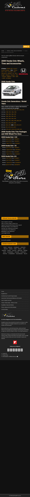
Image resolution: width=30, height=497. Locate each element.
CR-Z (6, 71)
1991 (15, 116)
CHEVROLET (16, 247)
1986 (12, 114)
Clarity (15, 70)
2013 (9, 127)
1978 (20, 109)
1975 (12, 109)
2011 (20, 125)
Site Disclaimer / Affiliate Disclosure (9, 356)
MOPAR (25, 250)
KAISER (9, 250)
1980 (7, 112)
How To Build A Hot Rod (6, 300)
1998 (12, 120)
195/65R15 (16, 139)
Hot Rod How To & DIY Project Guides (9, 296)
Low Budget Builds (5, 233)
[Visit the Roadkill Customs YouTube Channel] (22, 350)
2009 (15, 125)
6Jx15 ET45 (8, 139)
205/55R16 (17, 149)
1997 (9, 120)
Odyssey (8, 75)
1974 (9, 109)
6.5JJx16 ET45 (9, 149)
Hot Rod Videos (4, 309)
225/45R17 (17, 154)
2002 (7, 122)
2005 (15, 122)
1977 (17, 109)
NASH (4, 252)
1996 (7, 120)
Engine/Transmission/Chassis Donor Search (11, 225)
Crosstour (10, 71)
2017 (10, 129)
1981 (10, 112)
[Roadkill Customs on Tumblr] (16, 350)
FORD (15, 248)
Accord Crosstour (5, 70)
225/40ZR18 (18, 162)
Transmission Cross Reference (8, 229)
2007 (9, 125)
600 (11, 68)
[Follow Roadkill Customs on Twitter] (19, 350)
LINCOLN (14, 250)
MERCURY (20, 250)
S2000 (3, 78)
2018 (13, 129)
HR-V (16, 73)
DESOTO (6, 248)
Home (2, 291)
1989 (9, 116)
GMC (24, 248)
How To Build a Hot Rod (6, 222)
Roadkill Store (4, 293)
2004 (12, 122)
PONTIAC (5, 253)
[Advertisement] (15, 28)
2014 (12, 127)
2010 (18, 125)
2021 (21, 129)
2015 (15, 127)
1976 (15, 109)
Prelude (4, 76)
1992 (7, 118)
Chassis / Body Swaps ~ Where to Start (9, 302)
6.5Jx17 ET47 (9, 143)
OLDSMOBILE (10, 252)
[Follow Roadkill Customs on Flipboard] (15, 343)
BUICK (5, 247)
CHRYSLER (23, 247)
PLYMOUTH (23, 252)
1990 (12, 116)
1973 (7, 109)
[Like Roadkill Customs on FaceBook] (8, 350)
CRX (14, 71)
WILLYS (25, 253)
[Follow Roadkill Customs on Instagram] (11, 350)
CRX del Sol (4, 73)
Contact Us (4, 353)
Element (10, 73)
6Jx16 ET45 (8, 141)
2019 (15, 129)
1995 (15, 118)
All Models (8, 78)
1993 (9, 118)
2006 (7, 125)
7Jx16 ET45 (8, 152)
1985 (9, 114)
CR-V (2, 71)
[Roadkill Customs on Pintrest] (14, 350)
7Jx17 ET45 (8, 158)
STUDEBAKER (11, 253)
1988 (7, 116)
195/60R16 (16, 141)
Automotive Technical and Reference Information (11, 298)
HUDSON (4, 250)
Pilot (17, 75)
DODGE (11, 248)
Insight (3, 75)
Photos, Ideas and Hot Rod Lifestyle (8, 307)
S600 (13, 76)
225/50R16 (16, 152)
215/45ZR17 (17, 160)
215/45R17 (16, 158)
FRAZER (19, 248)
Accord (15, 68)
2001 (20, 120)
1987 (15, 114)
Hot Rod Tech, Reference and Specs (9, 228)
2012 (7, 127)
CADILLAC (10, 247)
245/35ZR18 (17, 164)
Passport (13, 75)
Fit (13, 73)
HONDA (8, 68)
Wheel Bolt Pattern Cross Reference (9, 226)
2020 (18, 129)
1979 (23, 109)
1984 (7, 114)
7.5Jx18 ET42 (9, 162)
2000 (18, 120)
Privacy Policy (5, 355)
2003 (9, 122)
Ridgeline (9, 76)
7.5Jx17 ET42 (9, 154)
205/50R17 (17, 143)
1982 (12, 112)
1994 (12, 118)
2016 (7, 129)
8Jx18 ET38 (8, 164)
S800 (17, 76)
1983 (15, 112)
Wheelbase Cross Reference (7, 231)
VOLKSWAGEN (19, 253)
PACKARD (17, 252)
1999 (15, 120)
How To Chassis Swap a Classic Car (9, 223)
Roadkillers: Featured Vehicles (7, 305)
